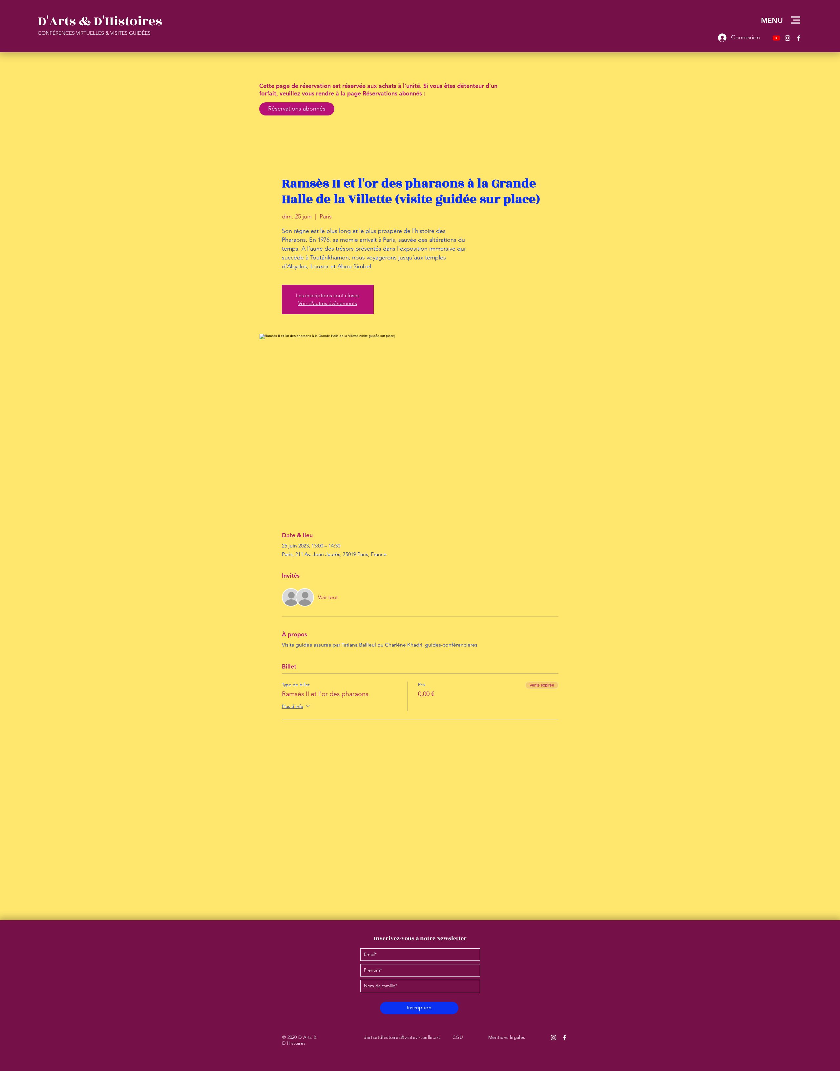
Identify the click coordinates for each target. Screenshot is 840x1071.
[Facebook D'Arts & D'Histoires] (564, 1037)
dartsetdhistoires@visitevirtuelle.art (402, 1037)
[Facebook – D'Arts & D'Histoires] (798, 38)
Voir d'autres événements (327, 303)
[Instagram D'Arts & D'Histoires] (553, 1037)
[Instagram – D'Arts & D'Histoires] (787, 38)
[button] (795, 20)
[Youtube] (776, 38)
